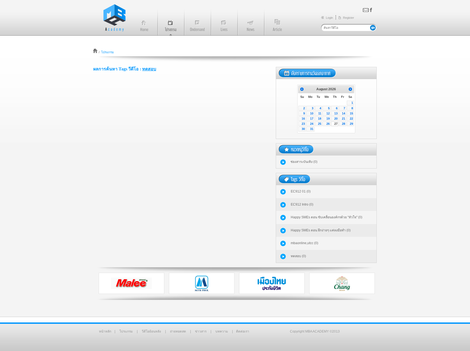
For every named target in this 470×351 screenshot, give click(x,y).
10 (311, 113)
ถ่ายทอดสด (178, 331)
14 (343, 113)
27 (336, 123)
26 (328, 123)
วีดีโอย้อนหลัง (151, 331)
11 (319, 113)
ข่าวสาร (200, 331)
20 (336, 118)
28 (343, 123)
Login (329, 17)
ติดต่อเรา (242, 331)
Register (348, 17)
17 (311, 118)
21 (343, 118)
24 (311, 123)
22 (351, 118)
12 (328, 113)
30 (303, 129)
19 (328, 118)
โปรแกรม (126, 331)
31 (311, 129)
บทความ (221, 331)
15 (351, 113)
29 (351, 123)
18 (319, 118)
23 (303, 123)
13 (336, 113)
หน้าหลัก (105, 331)
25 (319, 123)
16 (303, 118)
